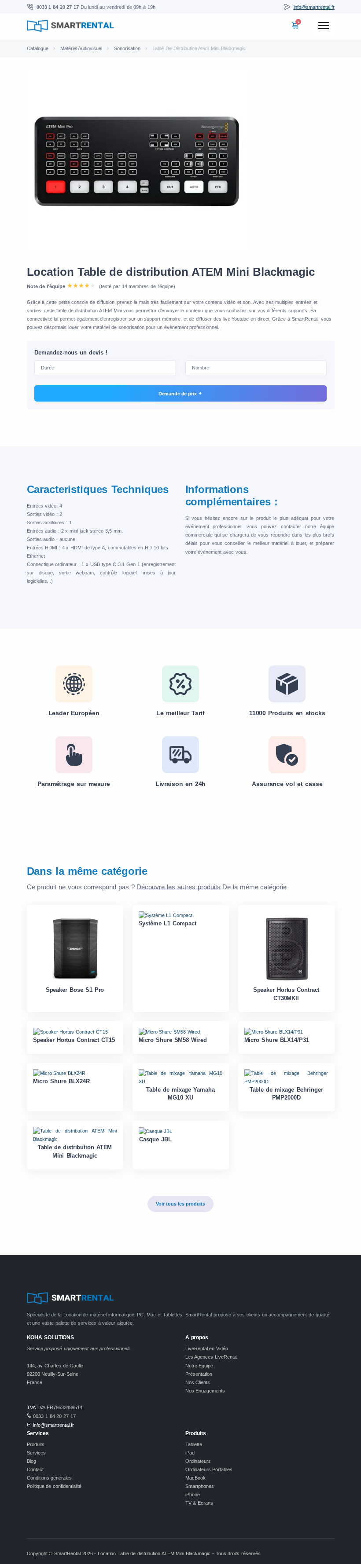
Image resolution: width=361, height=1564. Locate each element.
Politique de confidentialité (54, 1486)
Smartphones (199, 1486)
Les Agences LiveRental (211, 1356)
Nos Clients (197, 1382)
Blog (31, 1461)
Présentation (198, 1374)
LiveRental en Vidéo (206, 1348)
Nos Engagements (205, 1390)
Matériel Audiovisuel (81, 48)
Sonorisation (127, 48)
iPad (190, 1452)
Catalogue (37, 48)
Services (36, 1452)
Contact (35, 1469)
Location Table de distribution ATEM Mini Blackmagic (171, 272)
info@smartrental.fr (314, 7)
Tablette (193, 1444)
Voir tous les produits (180, 1203)
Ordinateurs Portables (209, 1469)
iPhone (192, 1494)
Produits (35, 1444)
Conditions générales (49, 1477)
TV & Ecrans (199, 1503)
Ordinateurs (198, 1461)
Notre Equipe (199, 1365)
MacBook (195, 1477)
